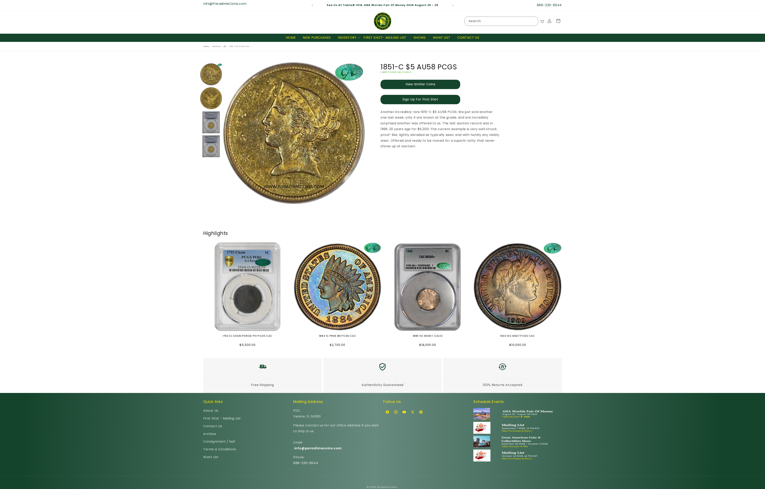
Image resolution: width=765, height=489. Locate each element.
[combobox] (501, 21)
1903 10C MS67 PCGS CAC (517, 336)
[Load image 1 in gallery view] (211, 74)
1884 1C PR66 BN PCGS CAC (337, 336)
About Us (210, 410)
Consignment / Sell (219, 441)
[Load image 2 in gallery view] (211, 98)
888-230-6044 (305, 463)
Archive (209, 433)
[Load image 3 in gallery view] (211, 122)
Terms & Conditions (219, 449)
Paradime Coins (387, 487)
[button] (347, 38)
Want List (211, 457)
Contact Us (212, 426)
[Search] (533, 21)
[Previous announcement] (312, 5)
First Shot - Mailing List (222, 418)
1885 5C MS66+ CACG (427, 336)
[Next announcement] (452, 5)
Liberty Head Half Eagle (396, 72)
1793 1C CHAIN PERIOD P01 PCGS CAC (247, 336)
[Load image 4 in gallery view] (211, 146)
